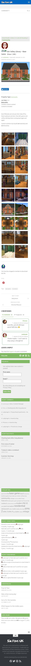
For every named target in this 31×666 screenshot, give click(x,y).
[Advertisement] (15, 25)
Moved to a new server (7, 524)
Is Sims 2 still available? (13, 571)
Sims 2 (13, 38)
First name (6, 372)
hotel (22, 500)
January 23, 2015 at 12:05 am (21, 322)
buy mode (11, 496)
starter (17, 511)
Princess (25, 320)
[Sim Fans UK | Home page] (9, 2)
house (25, 500)
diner (20, 498)
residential (19, 505)
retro (10, 509)
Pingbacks (20, 314)
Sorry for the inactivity (8, 600)
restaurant (5, 509)
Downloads (5, 38)
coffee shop (24, 496)
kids (28, 500)
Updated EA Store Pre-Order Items (11, 546)
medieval (4, 503)
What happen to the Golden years (12, 606)
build (2, 496)
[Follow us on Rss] (29, 356)
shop (23, 509)
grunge (19, 500)
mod (15, 503)
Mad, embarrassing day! (8, 594)
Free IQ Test (5, 588)
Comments (8, 314)
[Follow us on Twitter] (23, 356)
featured (4, 500)
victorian (21, 511)
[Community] (3, 51)
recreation (14, 288)
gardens (12, 500)
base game (8, 288)
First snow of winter (7, 444)
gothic (15, 500)
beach (22, 493)
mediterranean (10, 503)
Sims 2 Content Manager (17, 404)
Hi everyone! (4, 542)
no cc (25, 503)
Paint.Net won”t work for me (9, 528)
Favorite (6, 89)
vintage (26, 511)
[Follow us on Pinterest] (26, 356)
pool (5, 506)
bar (8, 493)
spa (14, 511)
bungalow (6, 496)
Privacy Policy (7, 387)
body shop (26, 493)
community (5, 498)
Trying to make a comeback (10, 450)
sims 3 (5, 512)
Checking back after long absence (16, 408)
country (16, 498)
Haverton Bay (14, 418)
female (9, 500)
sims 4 (10, 512)
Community (5, 10)
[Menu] (29, 2)
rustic (14, 509)
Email (5, 379)
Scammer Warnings (7, 456)
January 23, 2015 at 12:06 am (21, 336)
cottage (12, 498)
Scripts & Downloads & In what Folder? (12, 533)
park (2, 506)
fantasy (22, 498)
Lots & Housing (22, 38)
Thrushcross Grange (16, 426)
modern (19, 503)
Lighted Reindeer (6, 537)
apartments (4, 493)
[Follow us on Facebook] (20, 356)
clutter (18, 496)
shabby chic (19, 509)
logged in (12, 351)
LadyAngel (6, 57)
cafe (16, 496)
